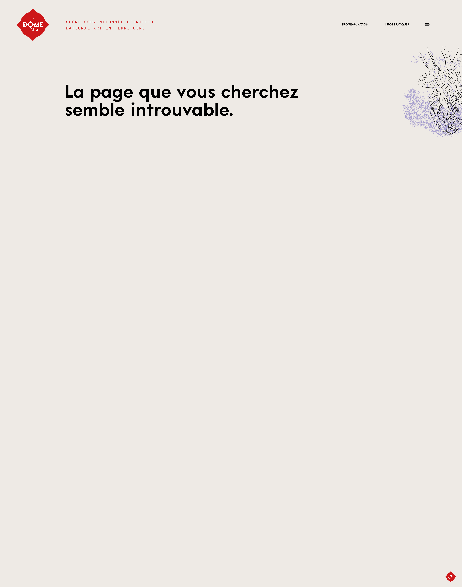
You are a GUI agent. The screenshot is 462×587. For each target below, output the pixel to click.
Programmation (355, 24)
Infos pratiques (397, 24)
